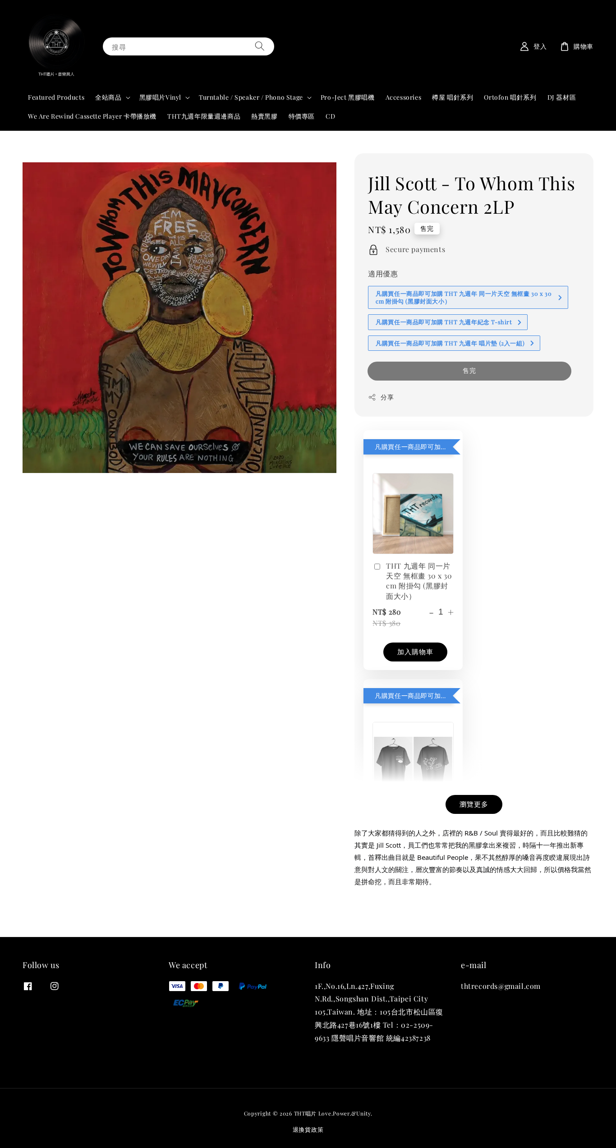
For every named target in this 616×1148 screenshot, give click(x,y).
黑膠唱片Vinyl (160, 97)
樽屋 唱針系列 (452, 97)
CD (330, 116)
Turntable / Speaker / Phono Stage (251, 97)
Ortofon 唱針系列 (510, 97)
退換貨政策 (308, 1129)
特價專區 (302, 116)
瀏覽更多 (474, 803)
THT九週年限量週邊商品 (203, 116)
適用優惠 (383, 273)
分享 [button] (387, 397)
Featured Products (56, 97)
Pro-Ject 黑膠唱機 (348, 97)
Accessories (404, 97)
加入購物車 (415, 651)
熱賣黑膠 (264, 116)
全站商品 (108, 97)
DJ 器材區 (561, 97)
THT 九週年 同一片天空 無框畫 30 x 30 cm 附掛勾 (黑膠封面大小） (419, 581)
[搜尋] (259, 46)
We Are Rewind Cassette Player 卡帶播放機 (92, 116)
